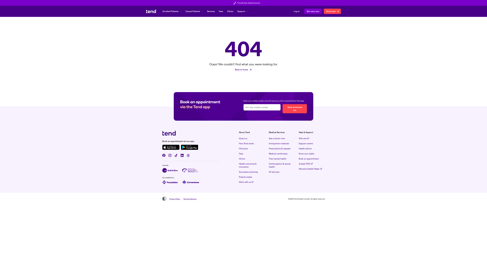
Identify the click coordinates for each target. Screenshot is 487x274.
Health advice (305, 148)
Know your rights (306, 153)
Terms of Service (189, 199)
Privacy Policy (174, 199)
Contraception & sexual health (280, 165)
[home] (151, 11)
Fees (221, 11)
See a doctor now (277, 138)
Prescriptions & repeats (279, 148)
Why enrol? (304, 138)
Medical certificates (278, 153)
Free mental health (277, 158)
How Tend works (246, 143)
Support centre (306, 143)
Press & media (245, 177)
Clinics (230, 11)
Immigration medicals (279, 143)
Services (211, 11)
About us (243, 138)
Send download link (295, 108)
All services (274, 172)
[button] (172, 11)
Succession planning (248, 172)
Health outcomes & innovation (248, 165)
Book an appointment (309, 158)
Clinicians (243, 148)
